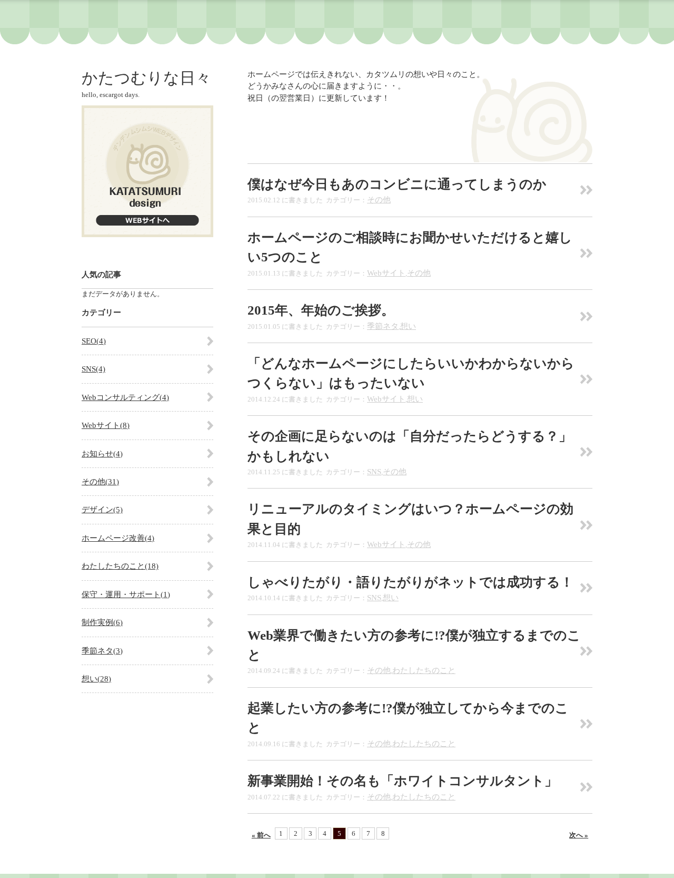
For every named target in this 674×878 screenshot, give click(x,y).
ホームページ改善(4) (118, 538)
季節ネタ (383, 326)
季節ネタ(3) (102, 651)
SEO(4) (94, 341)
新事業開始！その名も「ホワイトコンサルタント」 (402, 781)
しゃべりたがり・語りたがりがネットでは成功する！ (410, 582)
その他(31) (100, 481)
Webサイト (386, 273)
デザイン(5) (102, 509)
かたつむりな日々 (146, 77)
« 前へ (261, 835)
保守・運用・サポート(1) (126, 594)
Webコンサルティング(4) (125, 397)
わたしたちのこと (423, 670)
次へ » (578, 835)
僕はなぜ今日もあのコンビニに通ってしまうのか (397, 184)
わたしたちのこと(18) (120, 566)
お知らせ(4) (102, 454)
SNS (374, 471)
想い (408, 326)
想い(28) (96, 679)
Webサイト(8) (106, 425)
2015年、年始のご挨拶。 (320, 310)
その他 (379, 200)
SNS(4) (93, 369)
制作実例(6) (102, 622)
